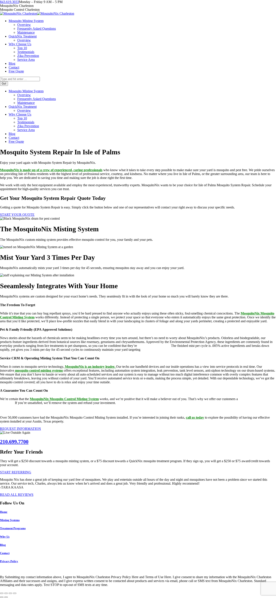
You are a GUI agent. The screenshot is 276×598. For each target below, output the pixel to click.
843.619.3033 (9, 2)
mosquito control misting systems (38, 370)
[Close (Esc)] (1, 593)
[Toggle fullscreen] (10, 593)
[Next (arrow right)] (6, 597)
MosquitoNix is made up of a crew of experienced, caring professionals (51, 170)
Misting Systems (10, 520)
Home (3, 511)
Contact (4, 553)
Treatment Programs (13, 528)
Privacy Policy (9, 561)
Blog (3, 544)
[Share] (6, 593)
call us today (195, 417)
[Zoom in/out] (14, 593)
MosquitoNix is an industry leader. (90, 366)
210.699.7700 (14, 442)
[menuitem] (26, 21)
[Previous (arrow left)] (1, 597)
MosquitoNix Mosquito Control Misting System (64, 399)
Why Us (4, 536)
